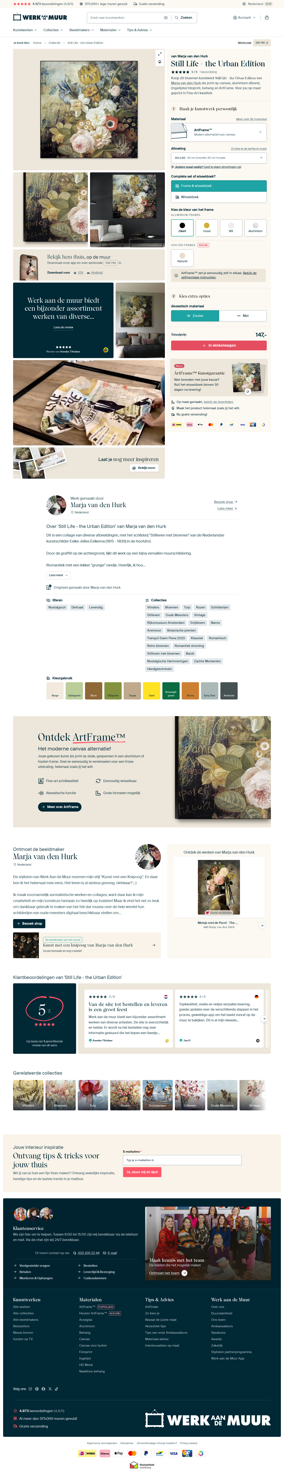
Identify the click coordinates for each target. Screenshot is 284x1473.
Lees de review (63, 327)
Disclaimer (127, 1443)
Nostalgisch (57, 607)
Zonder (198, 316)
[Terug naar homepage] (40, 17)
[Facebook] (43, 1389)
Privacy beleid (188, 1443)
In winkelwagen (222, 345)
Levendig (96, 607)
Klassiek (197, 638)
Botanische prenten (181, 630)
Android (97, 273)
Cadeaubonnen (95, 1278)
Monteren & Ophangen (36, 1278)
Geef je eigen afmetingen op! (208, 167)
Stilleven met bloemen (163, 653)
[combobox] (124, 17)
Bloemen (171, 607)
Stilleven (153, 615)
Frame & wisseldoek (196, 186)
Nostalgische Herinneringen (167, 661)
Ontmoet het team (164, 1273)
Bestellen (91, 1266)
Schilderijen (219, 607)
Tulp (187, 607)
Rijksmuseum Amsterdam (165, 623)
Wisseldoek (190, 197)
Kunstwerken (23, 30)
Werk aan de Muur (230, 1299)
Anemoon (154, 630)
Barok (190, 653)
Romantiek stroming (189, 646)
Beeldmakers (79, 30)
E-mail (112, 1253)
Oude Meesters (177, 615)
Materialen (108, 30)
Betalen (25, 1272)
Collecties (51, 30)
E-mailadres (132, 1151)
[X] (50, 1389)
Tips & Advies (137, 30)
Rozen (200, 607)
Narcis (215, 623)
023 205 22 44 (89, 1253)
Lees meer (225, 508)
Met (246, 316)
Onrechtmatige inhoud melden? (157, 1443)
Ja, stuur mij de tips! (142, 1172)
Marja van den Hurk (193, 56)
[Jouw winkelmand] (267, 18)
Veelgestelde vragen (35, 1266)
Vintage (199, 615)
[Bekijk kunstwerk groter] (159, 54)
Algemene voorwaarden (102, 1443)
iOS (80, 273)
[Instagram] (30, 1389)
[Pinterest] (37, 1389)
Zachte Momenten (207, 661)
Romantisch (217, 638)
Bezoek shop (224, 502)
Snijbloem (197, 623)
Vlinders (153, 607)
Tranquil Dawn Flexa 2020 (166, 638)
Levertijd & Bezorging (99, 1272)
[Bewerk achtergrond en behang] (159, 61)
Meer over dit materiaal (251, 119)
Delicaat (77, 607)
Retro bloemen (158, 646)
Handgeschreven (159, 669)
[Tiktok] (56, 1389)
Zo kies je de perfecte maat (249, 149)
